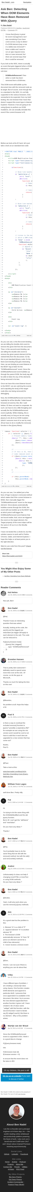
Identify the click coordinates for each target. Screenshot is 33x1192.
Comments (11, 30)
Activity (14, 1162)
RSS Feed (20, 1169)
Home (7, 1162)
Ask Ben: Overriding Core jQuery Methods (17, 576)
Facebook (24, 1154)
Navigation (27, 2)
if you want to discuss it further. (16, 1077)
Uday (10, 975)
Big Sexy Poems (15, 1177)
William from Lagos (17, 784)
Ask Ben (19, 28)
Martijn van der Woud (18, 1026)
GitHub (18, 335)
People (17, 1167)
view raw (29, 335)
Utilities (24, 1167)
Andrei (11, 866)
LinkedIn (15, 1154)
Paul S (11, 714)
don (9, 912)
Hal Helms (13, 592)
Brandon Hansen (16, 659)
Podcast (23, 1162)
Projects (10, 1164)
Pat (9, 800)
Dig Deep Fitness (15, 1179)
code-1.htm (5, 335)
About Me (19, 1164)
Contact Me (7, 1167)
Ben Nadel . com (8, 2)
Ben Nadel (7, 25)
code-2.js (4, 486)
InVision (11, 1169)
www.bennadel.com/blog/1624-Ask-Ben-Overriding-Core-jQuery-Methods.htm (15, 774)
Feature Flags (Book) (16, 1184)
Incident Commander (15, 1182)
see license (21, 1094)
